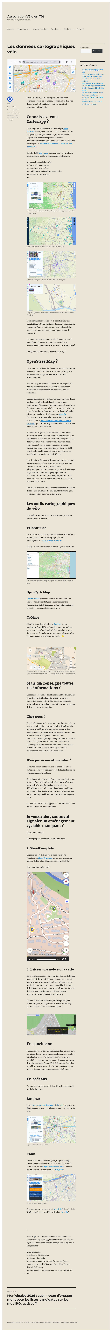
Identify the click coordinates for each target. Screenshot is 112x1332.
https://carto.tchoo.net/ (52, 1167)
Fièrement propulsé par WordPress (65, 1322)
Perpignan (58, 1170)
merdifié (58, 1209)
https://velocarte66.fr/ (52, 540)
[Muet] (63, 959)
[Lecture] (29, 959)
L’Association (22, 29)
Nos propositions (40, 29)
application (11, 113)
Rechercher (84, 48)
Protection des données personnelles (38, 1322)
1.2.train (64, 1212)
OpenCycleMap (33, 599)
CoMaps (57, 624)
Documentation (13, 110)
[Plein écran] (66, 959)
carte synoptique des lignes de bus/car (47, 1105)
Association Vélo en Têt (25, 16)
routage (10, 120)
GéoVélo (62, 414)
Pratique (67, 29)
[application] (48, 916)
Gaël (8, 104)
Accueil (10, 29)
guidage (10, 115)
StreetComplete (45, 858)
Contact (80, 29)
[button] (48, 916)
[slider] (46, 959)
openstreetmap (12, 117)
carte (18, 113)
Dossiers (54, 29)
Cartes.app (43, 153)
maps (16, 115)
